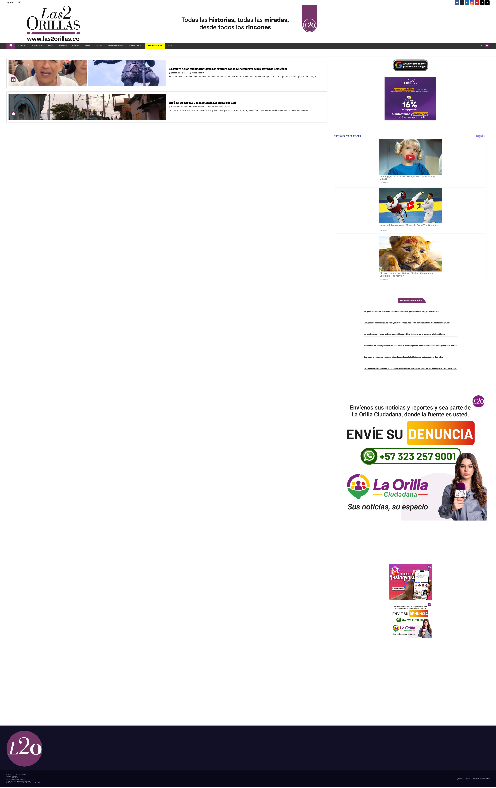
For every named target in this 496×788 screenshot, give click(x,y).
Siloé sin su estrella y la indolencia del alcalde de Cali (202, 102)
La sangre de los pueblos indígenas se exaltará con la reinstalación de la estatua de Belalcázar (228, 69)
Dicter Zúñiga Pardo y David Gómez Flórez (210, 107)
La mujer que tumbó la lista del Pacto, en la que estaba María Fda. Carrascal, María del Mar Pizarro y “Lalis (407, 322)
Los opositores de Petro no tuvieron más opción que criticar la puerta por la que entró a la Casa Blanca (404, 334)
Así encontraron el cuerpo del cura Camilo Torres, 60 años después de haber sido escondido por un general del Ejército (410, 345)
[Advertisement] (410, 541)
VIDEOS (87, 46)
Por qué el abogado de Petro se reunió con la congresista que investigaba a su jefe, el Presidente (401, 311)
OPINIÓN (75, 46)
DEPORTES (63, 46)
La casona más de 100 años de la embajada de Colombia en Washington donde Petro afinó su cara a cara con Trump (410, 368)
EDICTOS (99, 46)
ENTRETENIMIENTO (115, 46)
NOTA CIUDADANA (136, 46)
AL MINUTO (22, 46)
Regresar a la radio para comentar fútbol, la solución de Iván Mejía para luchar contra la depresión (403, 357)
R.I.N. (170, 46)
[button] (482, 45)
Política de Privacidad (481, 779)
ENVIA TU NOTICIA (155, 46)
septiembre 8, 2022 (179, 73)
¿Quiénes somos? (463, 779)
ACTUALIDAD (37, 46)
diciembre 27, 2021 (179, 107)
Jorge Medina (198, 73)
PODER (50, 46)
